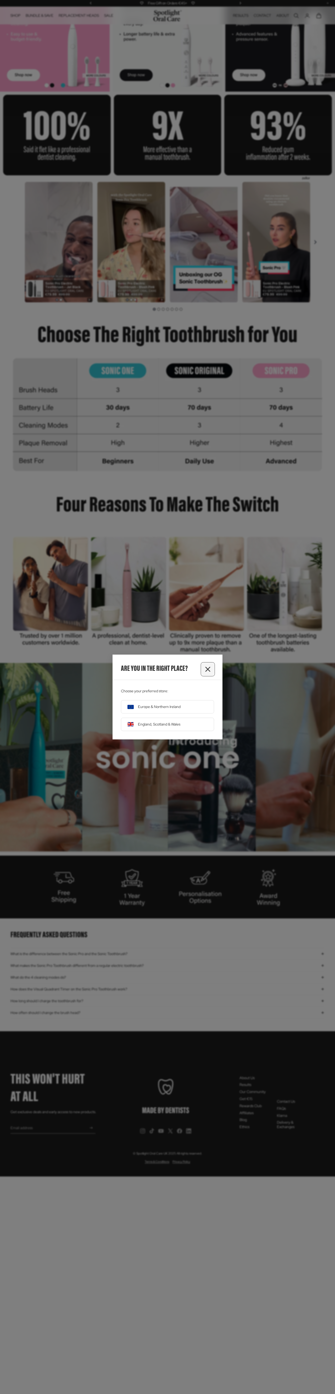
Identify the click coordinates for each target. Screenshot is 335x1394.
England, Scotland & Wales (159, 724)
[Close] (208, 669)
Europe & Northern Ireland (159, 706)
